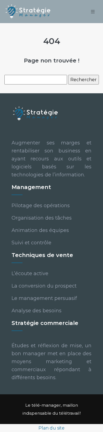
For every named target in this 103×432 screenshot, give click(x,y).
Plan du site (51, 428)
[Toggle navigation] (93, 12)
